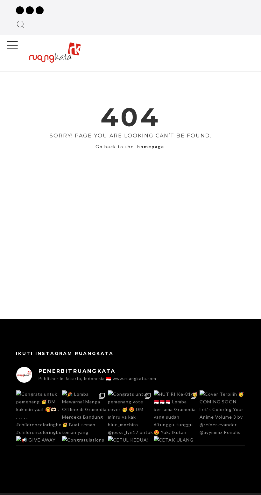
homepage (150, 146)
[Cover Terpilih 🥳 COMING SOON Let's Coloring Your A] (222, 413)
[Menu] (12, 45)
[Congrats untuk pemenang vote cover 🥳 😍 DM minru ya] (130, 413)
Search (21, 24)
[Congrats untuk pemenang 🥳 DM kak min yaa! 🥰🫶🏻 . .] (38, 413)
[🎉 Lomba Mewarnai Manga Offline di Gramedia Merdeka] (84, 413)
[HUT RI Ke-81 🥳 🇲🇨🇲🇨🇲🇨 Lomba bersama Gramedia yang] (176, 413)
